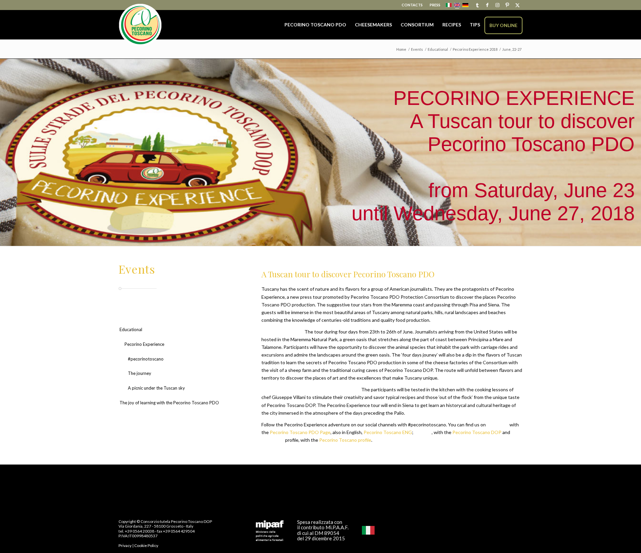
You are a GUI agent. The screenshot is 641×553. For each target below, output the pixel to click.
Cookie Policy (146, 545)
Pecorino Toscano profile (345, 440)
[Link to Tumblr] (477, 5)
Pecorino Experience (144, 344)
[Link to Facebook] (487, 5)
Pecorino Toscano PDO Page (300, 432)
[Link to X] (517, 5)
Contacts (412, 5)
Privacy (125, 545)
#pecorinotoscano (146, 359)
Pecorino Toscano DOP (476, 432)
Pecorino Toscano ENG (388, 432)
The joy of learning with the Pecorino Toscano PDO (169, 402)
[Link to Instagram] (497, 5)
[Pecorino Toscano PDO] (140, 25)
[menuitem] (412, 5)
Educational (131, 329)
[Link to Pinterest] (507, 5)
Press (435, 5)
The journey (139, 373)
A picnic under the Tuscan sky (156, 388)
